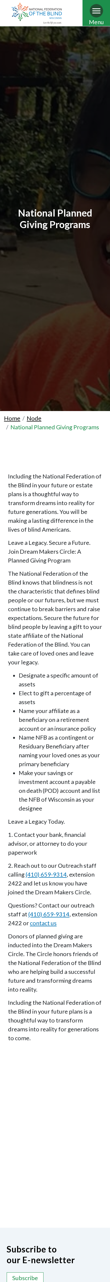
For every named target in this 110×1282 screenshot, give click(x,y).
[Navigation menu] (96, 10)
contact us (43, 923)
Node (34, 418)
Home (12, 418)
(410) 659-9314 (46, 874)
